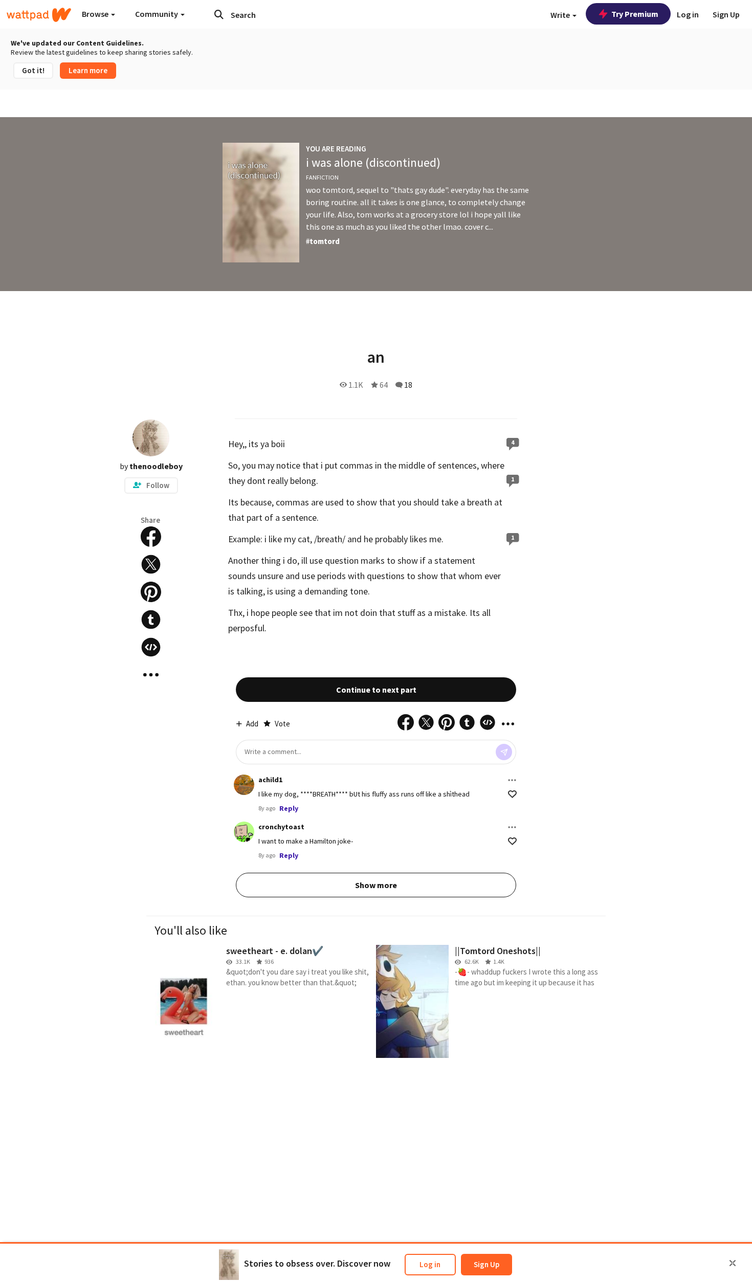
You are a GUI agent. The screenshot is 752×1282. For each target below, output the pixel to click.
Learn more (88, 70)
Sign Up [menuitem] (726, 14)
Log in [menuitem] (688, 14)
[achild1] (244, 785)
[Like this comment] (512, 794)
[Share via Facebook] (151, 536)
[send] (504, 752)
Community (157, 14)
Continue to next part (376, 689)
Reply (288, 808)
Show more (376, 885)
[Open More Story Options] (151, 675)
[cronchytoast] (244, 832)
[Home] (39, 15)
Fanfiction (322, 177)
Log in (429, 1264)
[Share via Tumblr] (151, 619)
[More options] (512, 780)
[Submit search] (219, 14)
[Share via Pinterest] (151, 592)
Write (560, 15)
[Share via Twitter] (151, 564)
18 (408, 385)
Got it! (33, 70)
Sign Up (486, 1264)
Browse (96, 14)
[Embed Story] (151, 647)
